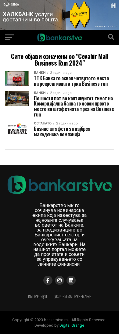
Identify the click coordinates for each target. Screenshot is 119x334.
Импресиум (37, 296)
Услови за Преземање (72, 296)
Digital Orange (72, 325)
